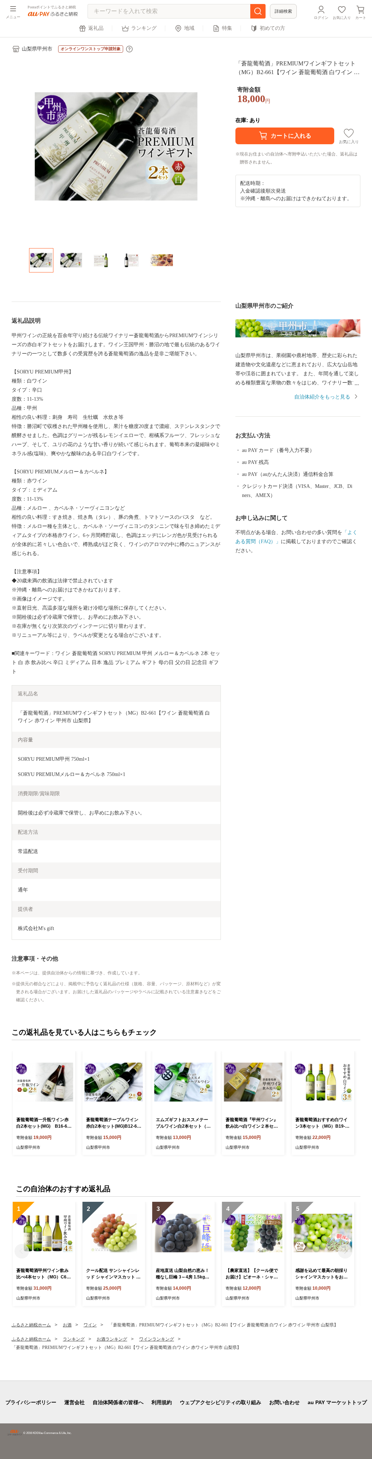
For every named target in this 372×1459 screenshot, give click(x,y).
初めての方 (272, 28)
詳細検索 (283, 11)
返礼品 (96, 28)
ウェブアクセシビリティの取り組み (220, 1402)
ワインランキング (156, 1339)
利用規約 (161, 1402)
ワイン (90, 1324)
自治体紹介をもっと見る (322, 397)
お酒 (67, 1324)
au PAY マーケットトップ (337, 1402)
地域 (189, 28)
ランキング (144, 28)
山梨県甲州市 (37, 49)
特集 (227, 28)
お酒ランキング (112, 1339)
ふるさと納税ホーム (31, 1324)
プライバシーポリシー (30, 1402)
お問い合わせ (284, 1402)
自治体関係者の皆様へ (118, 1402)
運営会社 (74, 1402)
